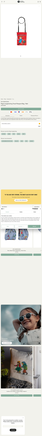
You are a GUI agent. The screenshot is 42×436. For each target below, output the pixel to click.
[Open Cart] (40, 2)
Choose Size (16, 254)
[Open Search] (5, 1)
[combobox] (13, 426)
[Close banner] (40, 208)
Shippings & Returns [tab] (34, 115)
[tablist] (21, 116)
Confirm (13, 430)
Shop (5, 99)
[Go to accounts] (38, 2)
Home (2, 99)
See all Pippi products (21, 200)
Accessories (9, 99)
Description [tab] (8, 115)
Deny (8, 226)
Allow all (34, 226)
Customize (20, 226)
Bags (13, 99)
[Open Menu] (1, 1)
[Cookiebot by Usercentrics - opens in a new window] (33, 209)
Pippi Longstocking (5, 101)
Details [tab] (21, 115)
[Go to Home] (21, 2)
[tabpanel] (21, 118)
